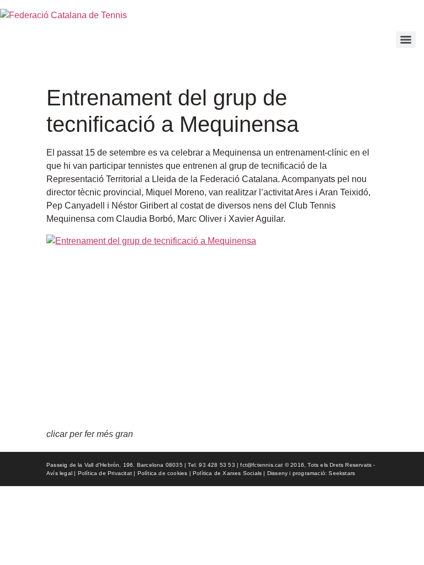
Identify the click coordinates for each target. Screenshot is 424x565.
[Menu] (406, 39)
